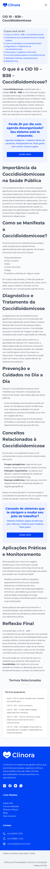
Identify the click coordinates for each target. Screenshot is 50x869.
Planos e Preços (10, 809)
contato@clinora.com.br (18, 844)
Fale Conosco (9, 816)
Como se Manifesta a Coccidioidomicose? (23, 43)
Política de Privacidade (15, 862)
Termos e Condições (37, 862)
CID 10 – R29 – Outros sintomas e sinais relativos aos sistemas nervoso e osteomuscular (23, 720)
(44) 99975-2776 (15, 833)
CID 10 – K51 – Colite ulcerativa (19, 705)
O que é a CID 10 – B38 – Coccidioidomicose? (24, 34)
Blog (5, 813)
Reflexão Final (12, 61)
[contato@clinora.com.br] (4, 844)
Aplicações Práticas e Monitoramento (21, 58)
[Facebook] (10, 785)
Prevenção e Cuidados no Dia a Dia (20, 52)
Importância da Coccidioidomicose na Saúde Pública (25, 38)
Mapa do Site (40, 865)
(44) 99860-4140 (15, 838)
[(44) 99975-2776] (4, 833)
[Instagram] (4, 785)
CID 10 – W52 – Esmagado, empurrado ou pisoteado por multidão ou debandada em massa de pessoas (25, 730)
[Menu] (46, 5)
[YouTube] (15, 785)
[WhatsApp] (20, 785)
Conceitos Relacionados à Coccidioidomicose (25, 55)
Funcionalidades (11, 806)
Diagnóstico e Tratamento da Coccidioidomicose (18, 47)
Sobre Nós (8, 803)
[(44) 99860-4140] (4, 838)
